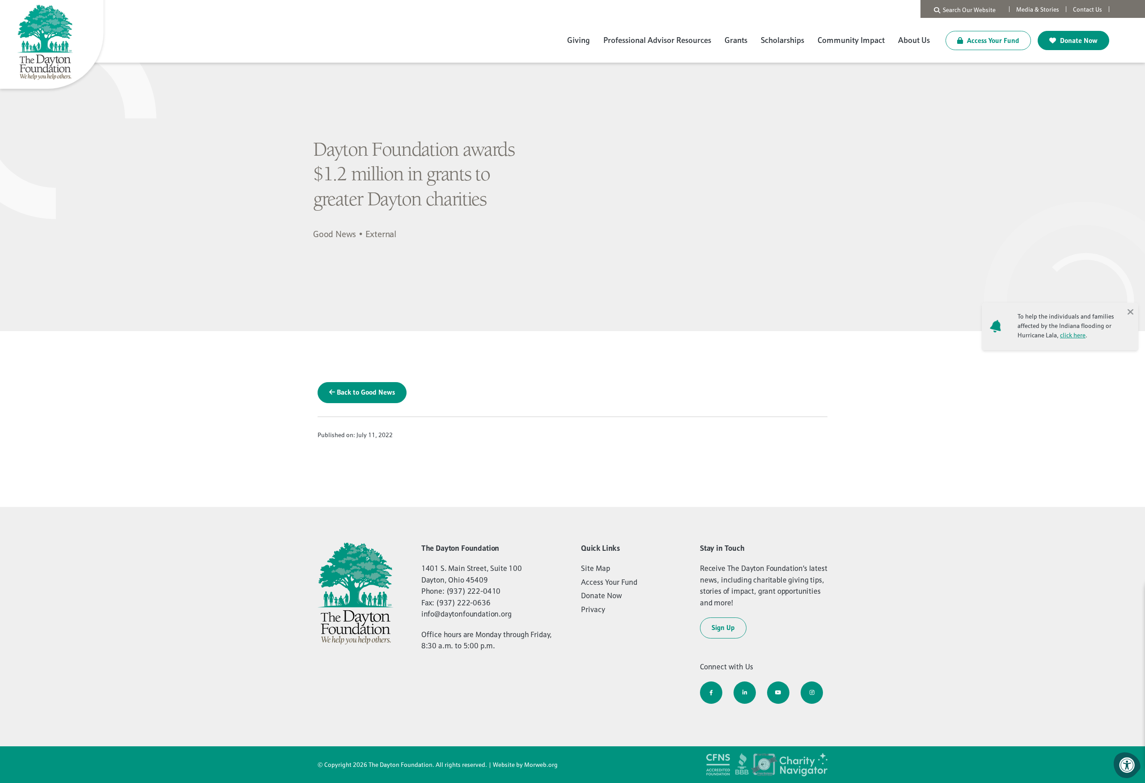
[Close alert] (1130, 310)
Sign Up (723, 627)
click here (1073, 335)
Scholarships (782, 40)
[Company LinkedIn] (745, 692)
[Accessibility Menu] (1127, 765)
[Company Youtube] (778, 692)
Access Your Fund (992, 40)
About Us (914, 40)
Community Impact (851, 40)
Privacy (593, 609)
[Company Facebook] (711, 692)
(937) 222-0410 (473, 591)
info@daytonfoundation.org (466, 614)
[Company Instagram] (812, 692)
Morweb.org (541, 765)
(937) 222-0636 (463, 603)
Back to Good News (365, 392)
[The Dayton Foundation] (53, 46)
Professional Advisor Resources (657, 40)
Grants (736, 40)
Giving (578, 40)
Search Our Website (968, 10)
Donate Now (1078, 40)
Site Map (595, 568)
